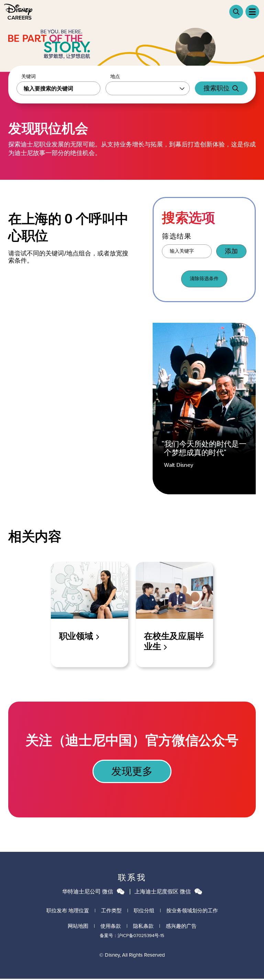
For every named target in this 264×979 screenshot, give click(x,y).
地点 (115, 76)
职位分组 (144, 910)
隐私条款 (143, 926)
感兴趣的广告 (181, 926)
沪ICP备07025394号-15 (141, 935)
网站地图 (78, 926)
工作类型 (111, 910)
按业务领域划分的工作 (192, 910)
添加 (231, 251)
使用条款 (110, 926)
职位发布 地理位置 (67, 910)
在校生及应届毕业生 (174, 641)
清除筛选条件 (204, 279)
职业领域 (77, 636)
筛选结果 (176, 236)
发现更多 (132, 771)
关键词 (28, 76)
